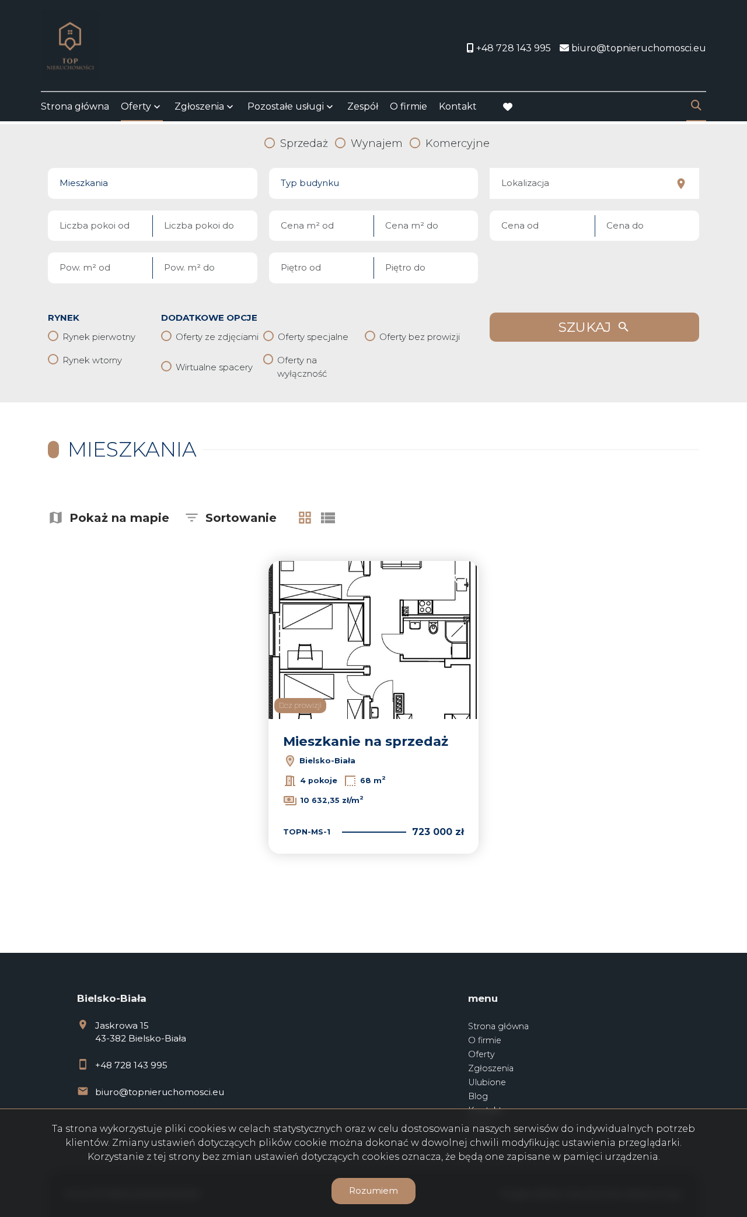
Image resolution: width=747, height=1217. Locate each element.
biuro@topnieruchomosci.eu (159, 1091)
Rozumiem (373, 1190)
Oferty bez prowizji (419, 336)
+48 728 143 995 (131, 1065)
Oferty (136, 106)
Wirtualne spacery (214, 367)
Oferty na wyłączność (302, 367)
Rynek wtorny (92, 360)
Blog (478, 1096)
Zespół (362, 106)
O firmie (408, 106)
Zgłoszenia (491, 1068)
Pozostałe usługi (285, 106)
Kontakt (458, 106)
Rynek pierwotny (98, 336)
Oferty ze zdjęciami (217, 336)
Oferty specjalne (313, 336)
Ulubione (487, 1082)
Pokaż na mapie (119, 518)
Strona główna (75, 106)
